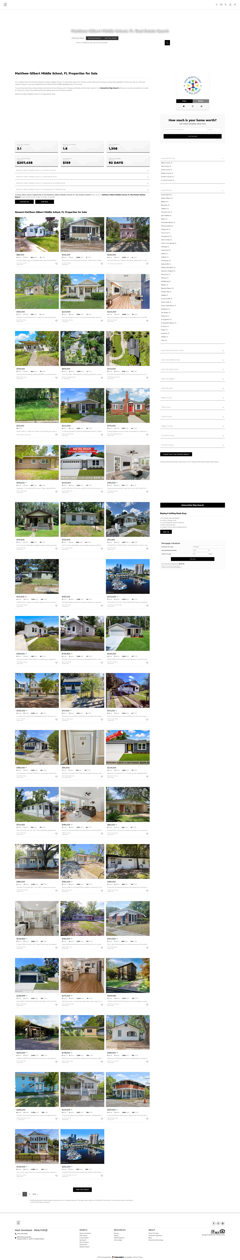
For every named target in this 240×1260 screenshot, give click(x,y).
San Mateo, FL (166, 312)
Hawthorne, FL (166, 250)
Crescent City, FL (166, 212)
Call (184, 101)
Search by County (168, 158)
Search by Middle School (170, 360)
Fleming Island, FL (167, 226)
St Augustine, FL (166, 319)
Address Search (85, 1247)
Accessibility (128, 1257)
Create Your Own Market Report (176, 454)
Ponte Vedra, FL (166, 302)
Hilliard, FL (164, 253)
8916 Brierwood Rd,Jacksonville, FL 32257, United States (30, 1238)
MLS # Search (84, 1242)
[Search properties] (167, 42)
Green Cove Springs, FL (168, 243)
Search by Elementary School (172, 350)
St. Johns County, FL (167, 180)
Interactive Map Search (109, 88)
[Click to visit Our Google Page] (201, 106)
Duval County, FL (166, 170)
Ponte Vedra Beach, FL (168, 305)
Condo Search (84, 1238)
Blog (150, 1238)
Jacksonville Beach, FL (168, 267)
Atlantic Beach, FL (167, 198)
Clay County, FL (166, 166)
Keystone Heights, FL (168, 271)
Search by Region (168, 379)
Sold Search (83, 1244)
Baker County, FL (166, 163)
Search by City (166, 190)
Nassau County (167, 426)
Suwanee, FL (165, 333)
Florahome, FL (165, 229)
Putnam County (167, 445)
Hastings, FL (165, 247)
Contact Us (24, 202)
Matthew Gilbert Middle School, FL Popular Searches (36, 170)
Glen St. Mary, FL (166, 240)
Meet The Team (153, 1233)
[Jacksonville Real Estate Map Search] (192, 484)
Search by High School (169, 369)
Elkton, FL (164, 219)
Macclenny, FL (166, 274)
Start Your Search (82, 1189)
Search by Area (167, 388)
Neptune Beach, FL (167, 288)
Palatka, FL (164, 295)
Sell (111, 38)
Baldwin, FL (165, 202)
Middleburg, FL (166, 281)
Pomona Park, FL (166, 299)
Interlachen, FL (166, 260)
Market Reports (119, 1238)
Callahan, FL (165, 208)
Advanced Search (85, 1233)
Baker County (166, 398)
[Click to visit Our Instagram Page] (192, 106)
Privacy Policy (220, 1235)
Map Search (83, 1235)
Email (201, 101)
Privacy (140, 1257)
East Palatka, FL (166, 215)
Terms (135, 1257)
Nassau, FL (164, 285)
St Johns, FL (165, 326)
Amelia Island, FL (166, 195)
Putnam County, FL (167, 177)
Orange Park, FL (166, 292)
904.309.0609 (22, 1234)
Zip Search (83, 1240)
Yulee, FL (164, 340)
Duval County (166, 417)
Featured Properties (155, 1235)
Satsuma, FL (165, 316)
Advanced (94, 38)
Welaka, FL (164, 337)
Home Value (118, 1240)
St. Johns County (167, 435)
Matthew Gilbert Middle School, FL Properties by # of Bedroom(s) (40, 183)
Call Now (44, 202)
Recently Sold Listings (155, 1240)
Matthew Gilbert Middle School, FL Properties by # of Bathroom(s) (41, 189)
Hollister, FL (165, 257)
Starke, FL (164, 330)
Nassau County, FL (167, 173)
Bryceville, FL (165, 205)
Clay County (165, 407)
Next (34, 1194)
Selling (116, 1235)
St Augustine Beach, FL (169, 323)
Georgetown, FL (166, 236)
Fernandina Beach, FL (168, 222)
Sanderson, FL (165, 309)
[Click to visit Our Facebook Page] (183, 106)
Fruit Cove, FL (165, 233)
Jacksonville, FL (166, 264)
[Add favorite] (56, 263)
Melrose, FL (165, 278)
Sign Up (166, 532)
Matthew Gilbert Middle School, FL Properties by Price (36, 177)
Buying (116, 1233)
